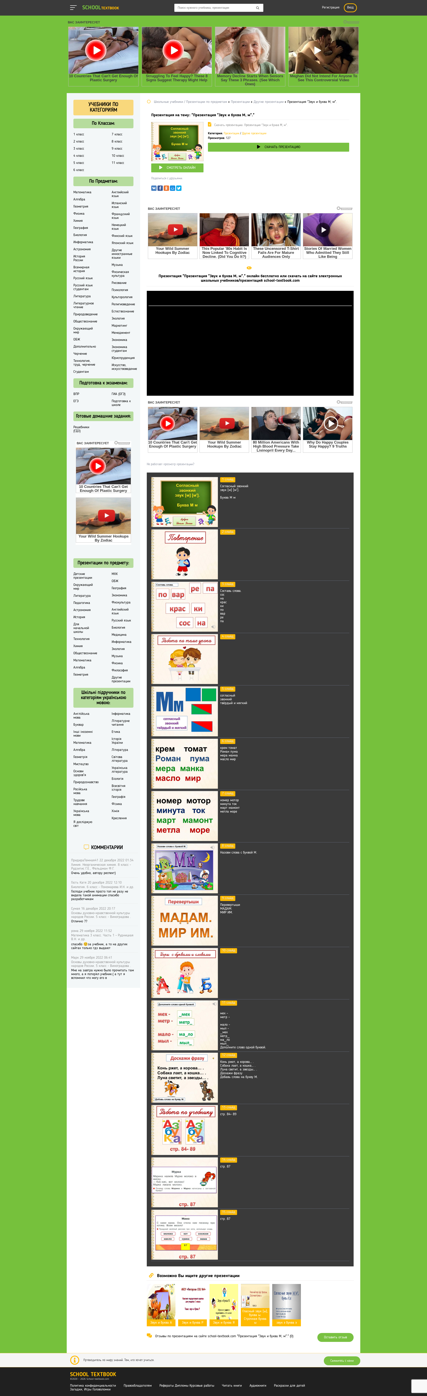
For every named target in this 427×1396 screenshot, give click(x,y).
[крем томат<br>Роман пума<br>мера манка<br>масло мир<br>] (184, 788)
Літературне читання (121, 723)
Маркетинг (119, 326)
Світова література (120, 759)
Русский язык (83, 278)
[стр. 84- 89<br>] (184, 1154)
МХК (115, 574)
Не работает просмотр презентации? (170, 464)
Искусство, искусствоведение (124, 367)
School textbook (93, 1375)
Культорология (122, 297)
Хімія (115, 811)
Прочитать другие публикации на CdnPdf (250, 393)
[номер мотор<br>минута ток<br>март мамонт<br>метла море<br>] (184, 840)
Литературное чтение (83, 305)
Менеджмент (121, 333)
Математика (82, 192)
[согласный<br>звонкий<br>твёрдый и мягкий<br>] (184, 735)
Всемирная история (81, 269)
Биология (80, 235)
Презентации (231, 133)
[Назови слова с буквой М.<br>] (184, 892)
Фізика (117, 804)
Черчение (80, 354)
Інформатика (121, 714)
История (79, 617)
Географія (118, 797)
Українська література (120, 770)
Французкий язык (121, 216)
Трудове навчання (80, 802)
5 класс (78, 163)
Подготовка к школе (121, 403)
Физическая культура (120, 274)
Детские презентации (82, 576)
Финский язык (122, 236)
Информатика (83, 242)
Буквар (78, 725)
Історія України (117, 741)
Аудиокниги (258, 1386)
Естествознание (123, 311)
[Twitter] (178, 189)
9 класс (117, 149)
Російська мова (80, 791)
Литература (82, 296)
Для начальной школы (81, 628)
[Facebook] (160, 189)
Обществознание (85, 321)
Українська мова (81, 813)
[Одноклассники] (166, 189)
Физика (79, 214)
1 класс (78, 134)
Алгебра (79, 199)
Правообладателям (138, 1386)
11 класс (118, 163)
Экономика (119, 340)
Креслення (119, 818)
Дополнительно (84, 346)
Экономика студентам (119, 349)
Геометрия (80, 206)
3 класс (78, 149)
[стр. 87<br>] (184, 1206)
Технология (81, 639)
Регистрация (330, 7)
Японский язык (122, 243)
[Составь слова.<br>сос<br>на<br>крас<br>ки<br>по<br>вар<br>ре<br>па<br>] (184, 631)
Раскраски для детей (289, 1386)
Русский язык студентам (83, 287)
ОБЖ (76, 339)
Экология (118, 318)
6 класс (78, 170)
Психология (120, 290)
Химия (78, 221)
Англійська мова (81, 715)
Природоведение (85, 314)
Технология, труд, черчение (84, 363)
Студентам (81, 372)
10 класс (118, 156)
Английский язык (120, 194)
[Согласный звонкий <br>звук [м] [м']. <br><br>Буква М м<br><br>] (184, 526)
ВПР (76, 394)
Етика (116, 732)
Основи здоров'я (79, 773)
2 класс (78, 141)
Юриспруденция (123, 358)
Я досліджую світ (82, 824)
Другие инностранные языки (122, 254)
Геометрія (80, 757)
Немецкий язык (119, 227)
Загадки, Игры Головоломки (90, 1389)
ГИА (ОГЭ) (118, 394)
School (100, 8)
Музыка (117, 265)
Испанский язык (119, 205)
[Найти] (257, 8)
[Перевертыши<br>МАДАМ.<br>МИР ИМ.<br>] (184, 945)
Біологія (117, 779)
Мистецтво (81, 764)
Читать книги (232, 1386)
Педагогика (81, 603)
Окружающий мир (83, 330)
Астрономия (82, 249)
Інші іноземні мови (83, 734)
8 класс (117, 141)
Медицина (119, 635)
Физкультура (121, 602)
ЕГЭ (76, 401)
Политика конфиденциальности (93, 1386)
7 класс (117, 134)
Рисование (119, 283)
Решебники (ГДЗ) (81, 429)
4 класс (78, 156)
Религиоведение (123, 304)
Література (120, 750)
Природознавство (86, 782)
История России (79, 258)
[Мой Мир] (172, 189)
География (80, 228)
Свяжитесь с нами (342, 1360)
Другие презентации (254, 133)
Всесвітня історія (118, 788)
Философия (120, 670)
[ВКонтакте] (154, 189)
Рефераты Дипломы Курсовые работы (186, 1386)
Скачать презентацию (282, 147)
